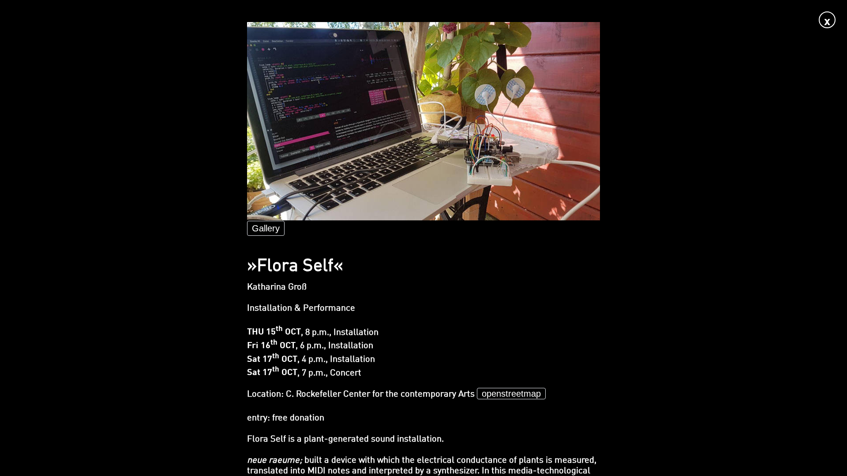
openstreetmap (511, 393)
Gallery (266, 228)
